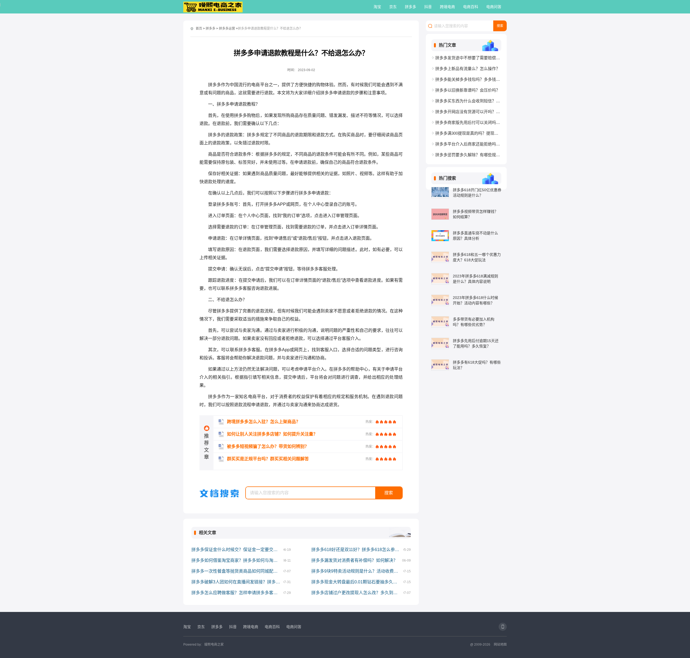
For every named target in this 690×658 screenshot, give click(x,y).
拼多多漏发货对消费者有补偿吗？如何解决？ (354, 560)
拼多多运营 (227, 28)
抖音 (428, 7)
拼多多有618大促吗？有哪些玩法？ (477, 365)
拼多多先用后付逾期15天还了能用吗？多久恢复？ (476, 343)
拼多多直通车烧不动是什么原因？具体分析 (475, 236)
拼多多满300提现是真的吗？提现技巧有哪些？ (468, 133)
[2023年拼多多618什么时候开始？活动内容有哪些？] (440, 300)
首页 (199, 28)
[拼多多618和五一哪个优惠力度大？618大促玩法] (440, 257)
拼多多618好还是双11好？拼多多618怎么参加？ (357, 549)
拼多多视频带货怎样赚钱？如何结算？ (475, 214)
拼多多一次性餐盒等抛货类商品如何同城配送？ (236, 571)
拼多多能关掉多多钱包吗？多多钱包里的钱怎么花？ (468, 79)
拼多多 (410, 7)
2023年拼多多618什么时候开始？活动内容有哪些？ (475, 300)
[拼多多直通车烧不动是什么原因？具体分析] (440, 235)
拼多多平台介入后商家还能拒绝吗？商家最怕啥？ (468, 144)
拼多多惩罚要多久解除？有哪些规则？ (468, 154)
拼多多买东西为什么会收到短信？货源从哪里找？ (468, 101)
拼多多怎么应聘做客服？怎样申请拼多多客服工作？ (237, 592)
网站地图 (500, 644)
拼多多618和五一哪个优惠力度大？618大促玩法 (477, 257)
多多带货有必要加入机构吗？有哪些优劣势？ (473, 322)
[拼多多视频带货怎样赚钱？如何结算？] (440, 214)
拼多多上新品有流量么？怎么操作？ (467, 68)
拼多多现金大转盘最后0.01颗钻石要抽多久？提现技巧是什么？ (357, 582)
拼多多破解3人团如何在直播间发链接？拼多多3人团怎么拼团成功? (237, 582)
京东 (393, 7)
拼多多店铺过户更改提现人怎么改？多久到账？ (356, 592)
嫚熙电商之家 (214, 644)
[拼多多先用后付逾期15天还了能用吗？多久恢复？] (440, 343)
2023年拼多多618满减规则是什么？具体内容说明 (475, 279)
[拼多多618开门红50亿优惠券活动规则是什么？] (440, 192)
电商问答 (493, 7)
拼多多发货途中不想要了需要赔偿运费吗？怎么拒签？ (468, 57)
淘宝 (377, 7)
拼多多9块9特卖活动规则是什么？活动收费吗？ (356, 571)
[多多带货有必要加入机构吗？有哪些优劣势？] (440, 322)
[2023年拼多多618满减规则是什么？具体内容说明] (440, 278)
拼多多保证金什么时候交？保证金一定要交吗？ (236, 549)
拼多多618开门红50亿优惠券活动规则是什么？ (477, 192)
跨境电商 (447, 7)
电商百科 (470, 7)
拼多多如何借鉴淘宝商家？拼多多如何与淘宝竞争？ (237, 560)
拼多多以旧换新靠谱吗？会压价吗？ (467, 90)
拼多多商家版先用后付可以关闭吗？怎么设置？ (468, 122)
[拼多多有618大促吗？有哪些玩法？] (440, 365)
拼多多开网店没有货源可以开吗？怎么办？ (468, 111)
